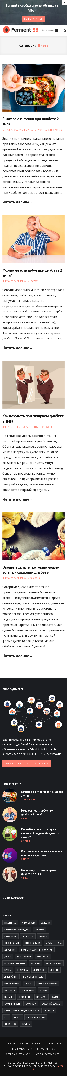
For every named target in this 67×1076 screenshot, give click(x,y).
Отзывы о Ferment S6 (19, 1054)
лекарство (39, 970)
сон (6, 1017)
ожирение (9, 990)
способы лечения (35, 1017)
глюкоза (39, 929)
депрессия (28, 936)
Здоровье (15, 427)
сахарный (30, 1003)
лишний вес (10, 976)
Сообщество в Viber (48, 1054)
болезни (45, 922)
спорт (17, 1017)
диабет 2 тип (11, 943)
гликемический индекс (16, 929)
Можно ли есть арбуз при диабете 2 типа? (37, 812)
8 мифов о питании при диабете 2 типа (42, 793)
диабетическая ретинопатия (36, 949)
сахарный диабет (51, 1003)
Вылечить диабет (30, 1043)
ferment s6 (10, 922)
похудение (25, 997)
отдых (43, 990)
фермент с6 (10, 1024)
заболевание (24, 956)
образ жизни (11, 983)
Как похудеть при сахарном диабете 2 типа (39, 872)
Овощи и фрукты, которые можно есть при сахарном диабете (30, 570)
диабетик (9, 949)
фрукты (26, 1024)
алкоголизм (28, 922)
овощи (29, 983)
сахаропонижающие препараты (21, 1010)
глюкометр (10, 936)
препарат (41, 997)
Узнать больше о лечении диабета (27, 763)
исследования (54, 963)
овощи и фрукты (47, 983)
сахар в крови (12, 1003)
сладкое (49, 1010)
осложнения (27, 990)
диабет (43, 936)
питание (9, 997)
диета (7, 956)
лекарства (22, 970)
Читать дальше (15, 202)
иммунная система (14, 963)
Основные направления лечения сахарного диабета (41, 853)
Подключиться (33, 18)
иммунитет (43, 956)
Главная (10, 1043)
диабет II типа (54, 943)
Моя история (53, 1043)
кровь (7, 970)
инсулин (35, 963)
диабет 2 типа (32, 943)
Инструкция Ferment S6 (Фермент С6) (33, 1048)
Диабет (21, 129)
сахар (55, 997)
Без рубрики (9, 129)
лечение (54, 970)
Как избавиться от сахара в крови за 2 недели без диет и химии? (40, 833)
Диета (29, 129)
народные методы (33, 976)
